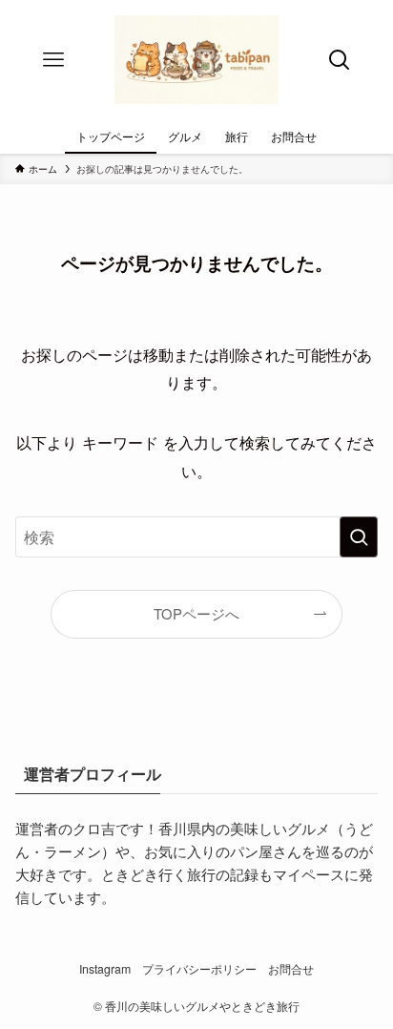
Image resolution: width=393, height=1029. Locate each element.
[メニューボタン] (53, 59)
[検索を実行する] (359, 536)
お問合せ (291, 968)
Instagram (105, 968)
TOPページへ (196, 613)
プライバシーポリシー (199, 968)
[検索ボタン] (339, 59)
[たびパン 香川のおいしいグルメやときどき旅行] (196, 59)
